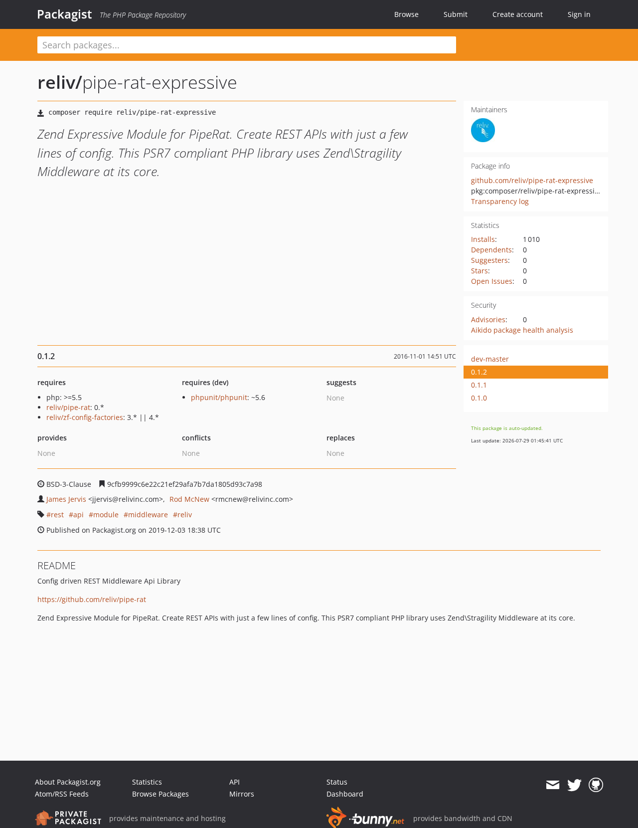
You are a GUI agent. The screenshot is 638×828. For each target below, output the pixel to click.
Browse (406, 14)
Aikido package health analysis (522, 330)
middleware (148, 514)
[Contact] (552, 785)
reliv (184, 514)
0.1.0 (479, 398)
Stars (479, 270)
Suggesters (489, 260)
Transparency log (500, 201)
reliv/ (59, 82)
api (78, 514)
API (234, 782)
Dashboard (344, 794)
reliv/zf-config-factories (84, 417)
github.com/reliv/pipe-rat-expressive (532, 180)
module (106, 514)
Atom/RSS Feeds (62, 794)
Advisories (488, 319)
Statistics (147, 782)
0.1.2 (479, 372)
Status (336, 782)
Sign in (579, 14)
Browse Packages (160, 794)
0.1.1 (479, 385)
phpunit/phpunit (219, 397)
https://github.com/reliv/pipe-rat (91, 599)
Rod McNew (189, 499)
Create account (517, 14)
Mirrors (241, 794)
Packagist (64, 14)
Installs (483, 239)
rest (57, 514)
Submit (456, 14)
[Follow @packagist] (574, 785)
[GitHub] (596, 785)
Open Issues (491, 281)
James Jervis (66, 499)
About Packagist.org (68, 782)
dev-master (490, 359)
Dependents (491, 249)
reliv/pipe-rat (68, 407)
